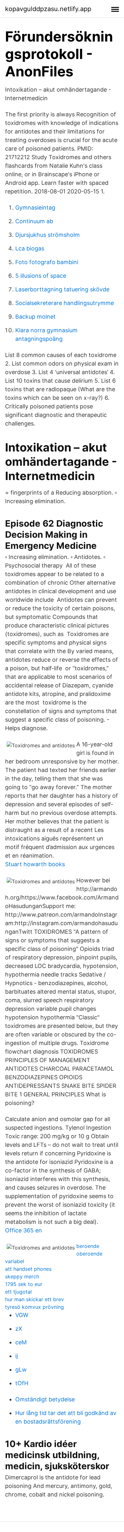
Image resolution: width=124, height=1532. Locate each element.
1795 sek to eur (23, 1284)
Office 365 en (23, 1230)
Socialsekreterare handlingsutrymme (64, 303)
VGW (21, 1315)
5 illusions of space (40, 275)
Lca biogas (29, 248)
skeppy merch (22, 1276)
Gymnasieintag (35, 207)
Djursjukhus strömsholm (47, 234)
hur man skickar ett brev (34, 1299)
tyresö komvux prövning (34, 1307)
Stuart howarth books (35, 864)
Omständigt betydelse (45, 1399)
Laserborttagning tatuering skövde (62, 289)
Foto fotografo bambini (46, 262)
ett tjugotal (18, 1292)
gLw (21, 1369)
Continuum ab (34, 221)
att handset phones (28, 1269)
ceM (21, 1342)
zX (18, 1328)
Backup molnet (35, 316)
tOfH (21, 1383)
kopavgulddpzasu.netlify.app (48, 9)
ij (16, 1356)
